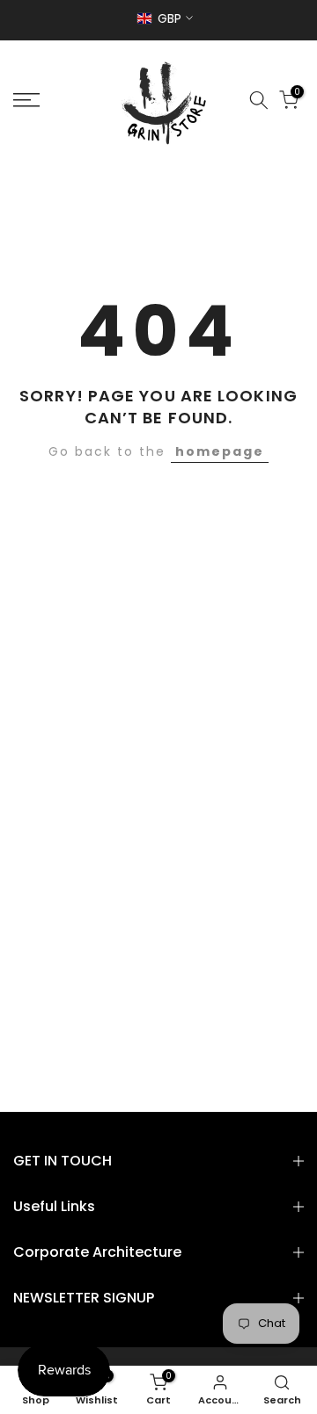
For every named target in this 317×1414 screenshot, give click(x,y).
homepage (219, 451)
